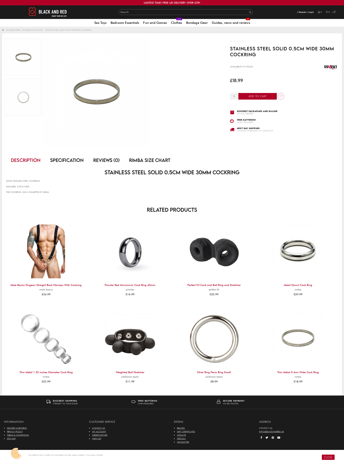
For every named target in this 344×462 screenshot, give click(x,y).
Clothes (176, 22)
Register (303, 12)
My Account (99, 431)
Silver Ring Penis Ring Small (214, 372)
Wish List (96, 438)
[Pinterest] (273, 438)
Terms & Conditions (18, 435)
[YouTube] (278, 438)
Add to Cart (257, 96)
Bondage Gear (197, 23)
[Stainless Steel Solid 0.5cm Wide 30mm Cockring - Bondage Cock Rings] (23, 97)
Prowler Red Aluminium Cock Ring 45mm (130, 285)
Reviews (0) (106, 160)
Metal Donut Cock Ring (298, 285)
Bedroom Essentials (125, 23)
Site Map (11, 438)
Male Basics (46, 289)
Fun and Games (155, 23)
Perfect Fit (214, 289)
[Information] (334, 12)
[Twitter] (267, 438)
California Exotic (130, 376)
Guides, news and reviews (231, 22)
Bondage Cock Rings (33, 30)
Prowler (130, 289)
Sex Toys (100, 23)
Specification (67, 160)
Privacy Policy (15, 431)
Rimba (298, 289)
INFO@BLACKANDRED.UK (271, 431)
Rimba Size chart (149, 160)
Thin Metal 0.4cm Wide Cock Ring (298, 372)
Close (328, 457)
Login (311, 12)
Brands (181, 428)
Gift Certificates (186, 431)
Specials (181, 438)
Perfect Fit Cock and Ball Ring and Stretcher (214, 285)
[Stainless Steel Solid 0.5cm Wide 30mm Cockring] (23, 57)
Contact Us (98, 428)
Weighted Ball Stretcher (130, 372)
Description (25, 160)
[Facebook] (261, 438)
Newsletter (183, 442)
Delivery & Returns (17, 428)
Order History (100, 435)
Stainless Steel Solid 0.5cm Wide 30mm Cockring (68, 30)
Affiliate (181, 435)
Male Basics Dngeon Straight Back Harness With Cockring (46, 285)
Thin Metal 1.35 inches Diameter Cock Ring (46, 372)
